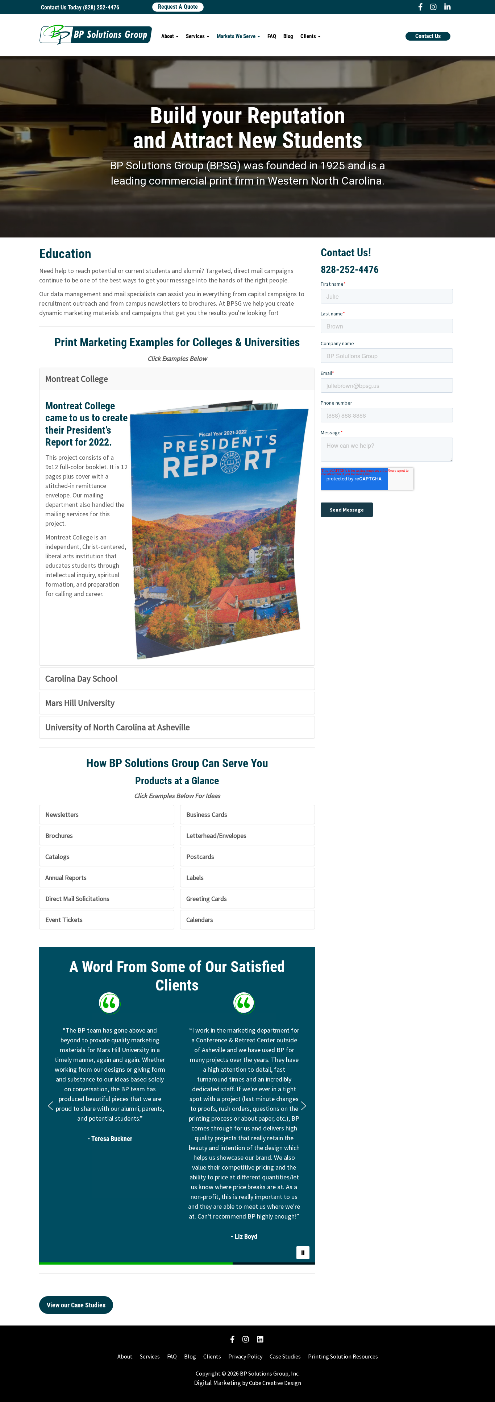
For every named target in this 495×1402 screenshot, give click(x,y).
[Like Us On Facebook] (419, 7)
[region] (177, 1106)
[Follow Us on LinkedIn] (446, 7)
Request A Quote (178, 6)
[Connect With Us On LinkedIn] (260, 1338)
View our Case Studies (76, 1305)
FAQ (271, 36)
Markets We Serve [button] (237, 36)
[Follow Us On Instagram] (245, 1338)
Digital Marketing (217, 1382)
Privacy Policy (245, 1356)
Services (150, 1356)
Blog (288, 36)
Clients (212, 1356)
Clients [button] (308, 36)
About (125, 1356)
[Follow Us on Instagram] (432, 7)
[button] (50, 1106)
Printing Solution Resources (343, 1356)
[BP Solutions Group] (95, 35)
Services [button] (196, 36)
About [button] (168, 36)
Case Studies (285, 1356)
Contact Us (428, 36)
